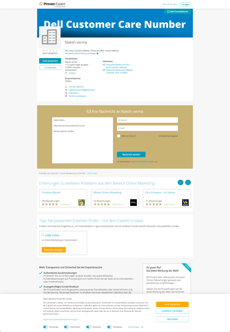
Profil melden (93, 173)
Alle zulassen (172, 304)
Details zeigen (133, 327)
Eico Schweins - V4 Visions (160, 192)
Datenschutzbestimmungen (66, 319)
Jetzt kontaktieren (179, 11)
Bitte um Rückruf (129, 136)
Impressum (48, 319)
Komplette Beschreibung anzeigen (80, 53)
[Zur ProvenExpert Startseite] (52, 5)
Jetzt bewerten (50, 60)
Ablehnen (172, 319)
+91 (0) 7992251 (76, 86)
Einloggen (185, 4)
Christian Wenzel (51, 192)
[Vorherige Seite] (180, 182)
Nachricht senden (131, 154)
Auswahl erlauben (172, 311)
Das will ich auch (170, 4)
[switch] (66, 327)
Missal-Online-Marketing (107, 192)
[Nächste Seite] (188, 182)
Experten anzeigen (53, 249)
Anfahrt (72, 73)
